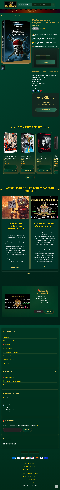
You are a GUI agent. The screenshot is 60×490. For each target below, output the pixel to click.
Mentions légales (29, 463)
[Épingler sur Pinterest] (41, 91)
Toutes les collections (9, 356)
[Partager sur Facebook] (33, 91)
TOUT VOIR (30, 177)
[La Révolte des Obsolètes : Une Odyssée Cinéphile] (15, 207)
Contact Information (30, 483)
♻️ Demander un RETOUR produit (12, 381)
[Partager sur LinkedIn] (38, 91)
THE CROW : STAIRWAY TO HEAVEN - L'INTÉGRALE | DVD (43, 156)
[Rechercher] (53, 4)
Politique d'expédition (30, 479)
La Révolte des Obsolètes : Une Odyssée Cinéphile (16, 226)
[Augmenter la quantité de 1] (48, 57)
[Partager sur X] (36, 91)
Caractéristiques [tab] (53, 71)
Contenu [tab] (44, 71)
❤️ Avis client (6, 344)
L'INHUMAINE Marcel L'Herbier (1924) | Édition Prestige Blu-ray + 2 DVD (10, 156)
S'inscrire (49, 311)
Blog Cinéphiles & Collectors (10, 352)
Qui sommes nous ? (8, 341)
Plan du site (6, 363)
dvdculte (36, 25)
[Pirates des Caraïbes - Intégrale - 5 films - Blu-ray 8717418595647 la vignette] (2, 67)
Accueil (3, 16)
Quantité (38, 54)
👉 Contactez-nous (8, 385)
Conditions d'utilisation (29, 476)
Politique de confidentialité (29, 466)
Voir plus (29, 273)
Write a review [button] (46, 109)
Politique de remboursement (29, 470)
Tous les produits (7, 348)
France (33, 452)
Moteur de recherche (8, 359)
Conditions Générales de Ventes (29, 473)
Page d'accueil (7, 337)
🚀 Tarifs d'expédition (9, 377)
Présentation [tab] (35, 71)
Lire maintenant (15, 267)
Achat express (11, 167)
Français (23, 452)
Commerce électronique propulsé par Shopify (30, 487)
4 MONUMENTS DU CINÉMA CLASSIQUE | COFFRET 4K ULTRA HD (27, 156)
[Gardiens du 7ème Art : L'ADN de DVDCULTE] (44, 207)
